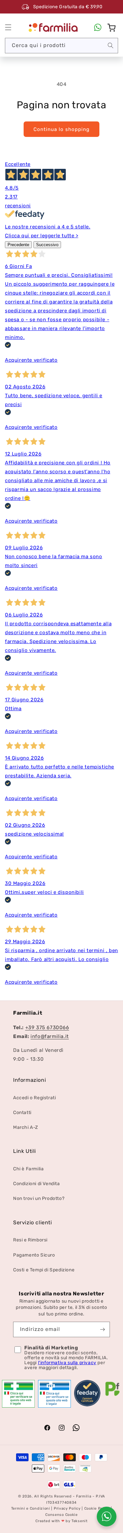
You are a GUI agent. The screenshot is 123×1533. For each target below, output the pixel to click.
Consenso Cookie (61, 1515)
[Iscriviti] (102, 1329)
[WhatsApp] (98, 27)
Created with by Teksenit (61, 1521)
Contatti (22, 1112)
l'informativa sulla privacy (67, 1362)
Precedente (18, 244)
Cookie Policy (97, 1508)
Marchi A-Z (25, 1127)
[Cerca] (110, 45)
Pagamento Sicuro (34, 1255)
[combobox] (61, 45)
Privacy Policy (67, 1508)
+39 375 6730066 (47, 1027)
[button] (8, 27)
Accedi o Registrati (34, 1098)
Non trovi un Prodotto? (38, 1198)
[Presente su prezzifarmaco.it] (112, 1396)
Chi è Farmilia (28, 1169)
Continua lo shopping (61, 129)
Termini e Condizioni (30, 1508)
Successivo (47, 244)
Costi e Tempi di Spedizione (43, 1270)
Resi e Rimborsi (30, 1240)
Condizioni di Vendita (36, 1183)
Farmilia (84, 1496)
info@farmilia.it (50, 1036)
